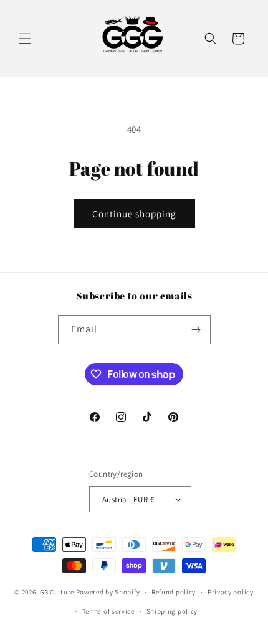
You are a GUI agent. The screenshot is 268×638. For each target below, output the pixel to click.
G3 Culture (57, 592)
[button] (25, 38)
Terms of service (108, 611)
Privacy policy (231, 592)
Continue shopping (134, 214)
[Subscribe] (196, 329)
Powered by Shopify (108, 592)
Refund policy (173, 592)
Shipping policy (172, 611)
